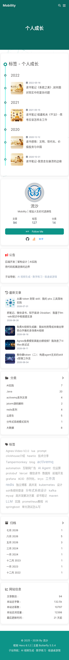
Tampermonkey (16, 462)
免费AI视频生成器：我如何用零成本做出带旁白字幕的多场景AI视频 (40, 328)
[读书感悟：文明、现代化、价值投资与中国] (17, 142)
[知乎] (41, 239)
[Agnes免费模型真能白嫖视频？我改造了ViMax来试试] (10, 345)
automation (13, 468)
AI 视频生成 (24, 276)
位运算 (57, 468)
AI (46, 501)
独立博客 (21, 485)
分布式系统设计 (36, 490)
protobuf (11, 473)
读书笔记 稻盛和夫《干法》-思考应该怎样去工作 (44, 117)
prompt (42, 451)
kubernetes (47, 485)
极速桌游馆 (51, 276)
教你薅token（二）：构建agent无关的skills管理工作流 (40, 356)
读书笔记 (41, 495)
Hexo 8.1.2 (25, 645)
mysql (9, 495)
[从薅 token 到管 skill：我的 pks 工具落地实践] (10, 303)
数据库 (46, 473)
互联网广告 (29, 468)
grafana (11, 479)
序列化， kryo (34, 479)
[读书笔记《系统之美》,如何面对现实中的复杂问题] (17, 88)
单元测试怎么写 (31, 507)
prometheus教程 (32, 501)
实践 (17, 501)
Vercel (23, 473)
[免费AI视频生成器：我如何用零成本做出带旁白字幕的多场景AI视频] (10, 331)
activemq (45, 462)
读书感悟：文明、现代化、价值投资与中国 (43, 144)
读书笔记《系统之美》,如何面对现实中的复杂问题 (43, 90)
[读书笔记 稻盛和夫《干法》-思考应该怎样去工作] (17, 115)
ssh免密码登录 (15, 490)
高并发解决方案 (25, 495)
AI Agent (44, 468)
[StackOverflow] (34, 239)
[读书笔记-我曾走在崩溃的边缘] (17, 159)
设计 (59, 485)
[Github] (27, 239)
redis (10, 484)
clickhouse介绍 (15, 456)
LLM (9, 501)
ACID (21, 479)
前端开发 (57, 473)
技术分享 (43, 456)
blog (32, 462)
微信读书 (35, 473)
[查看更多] (63, 378)
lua (33, 451)
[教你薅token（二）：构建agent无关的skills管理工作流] (10, 359)
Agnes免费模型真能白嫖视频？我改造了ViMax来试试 (40, 342)
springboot (13, 507)
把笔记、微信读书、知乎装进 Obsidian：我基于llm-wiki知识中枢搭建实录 (35, 314)
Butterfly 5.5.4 (47, 645)
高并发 (33, 485)
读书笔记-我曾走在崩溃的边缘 (44, 161)
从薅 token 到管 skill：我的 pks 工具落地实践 (40, 300)
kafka (52, 490)
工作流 (50, 479)
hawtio (31, 456)
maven (53, 495)
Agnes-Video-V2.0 (17, 451)
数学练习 (37, 276)
